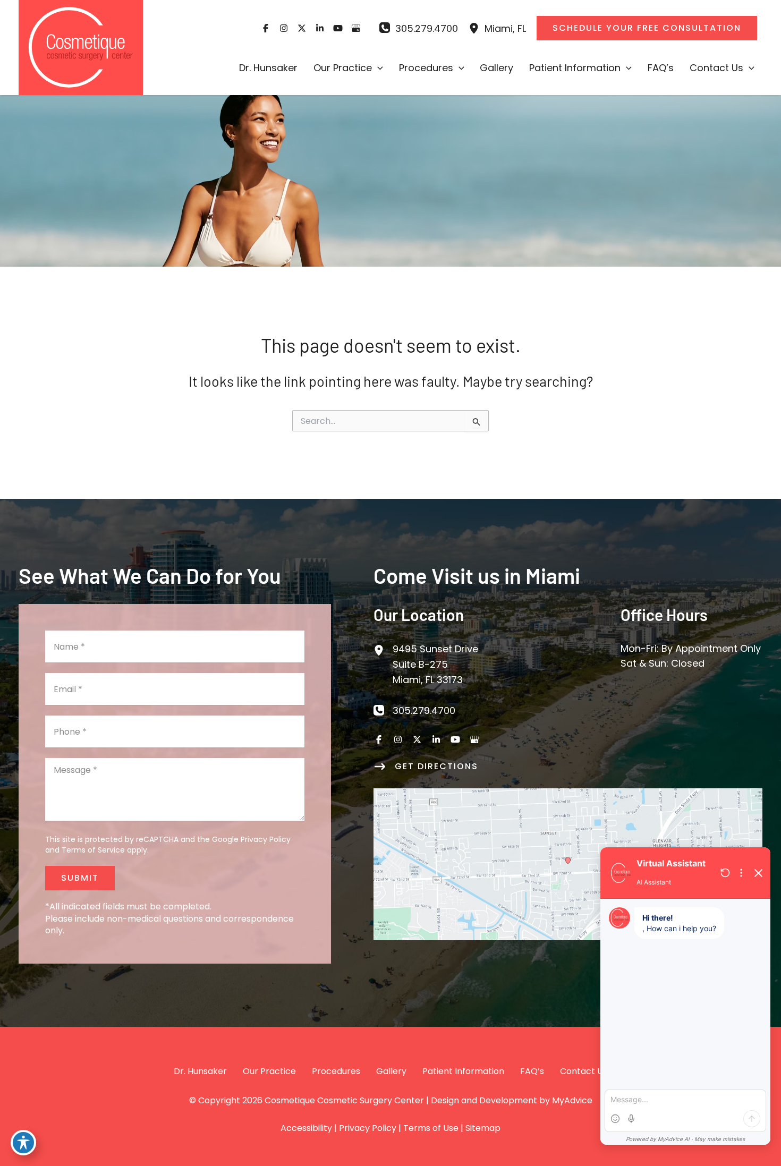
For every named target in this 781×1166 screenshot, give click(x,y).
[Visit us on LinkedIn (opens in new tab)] (320, 28)
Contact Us (583, 1071)
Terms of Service (93, 850)
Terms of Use (431, 1128)
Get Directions (436, 766)
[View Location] (477, 28)
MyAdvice (572, 1100)
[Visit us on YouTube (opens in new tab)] (338, 28)
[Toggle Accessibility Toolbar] (23, 1142)
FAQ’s (532, 1071)
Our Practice (269, 1071)
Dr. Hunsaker (200, 1071)
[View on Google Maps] (567, 863)
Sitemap (482, 1128)
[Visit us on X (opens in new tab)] (301, 28)
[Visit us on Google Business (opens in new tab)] (356, 28)
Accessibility (306, 1128)
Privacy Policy (266, 839)
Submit (80, 878)
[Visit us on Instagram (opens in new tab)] (283, 28)
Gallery (391, 1071)
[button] (377, 68)
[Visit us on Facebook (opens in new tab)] (265, 28)
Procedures (336, 1071)
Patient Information (463, 1071)
